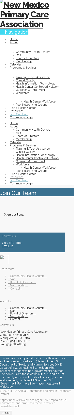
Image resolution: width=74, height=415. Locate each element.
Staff (12, 279)
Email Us (7, 246)
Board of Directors (22, 282)
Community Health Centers (27, 275)
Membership (18, 285)
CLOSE (6, 412)
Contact (15, 288)
